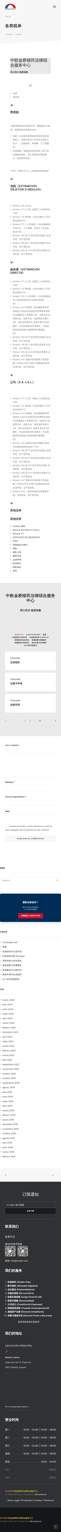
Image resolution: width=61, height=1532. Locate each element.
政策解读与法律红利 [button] (21, 643)
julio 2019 (7, 1092)
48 (40, 721)
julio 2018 (7, 1142)
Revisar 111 (18, 533)
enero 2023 (8, 1055)
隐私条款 (17, 567)
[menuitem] (19, 634)
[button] (54, 6)
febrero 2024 (9, 1027)
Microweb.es (41, 1494)
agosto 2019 (8, 1087)
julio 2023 (7, 1036)
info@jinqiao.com (19, 1260)
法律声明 (17, 559)
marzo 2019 (8, 1110)
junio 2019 (7, 1096)
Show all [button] (19, 635)
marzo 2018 (8, 1152)
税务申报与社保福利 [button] (39, 643)
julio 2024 (7, 1004)
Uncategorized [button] (33, 635)
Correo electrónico (15, 796)
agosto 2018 (8, 1138)
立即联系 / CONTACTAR (30, 916)
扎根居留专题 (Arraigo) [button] (39, 637)
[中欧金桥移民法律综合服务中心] (10, 6)
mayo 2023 (8, 1041)
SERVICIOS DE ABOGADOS (26, 537)
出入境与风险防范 (10, 979)
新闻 (4, 946)
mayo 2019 (7, 1101)
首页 (15, 570)
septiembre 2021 (10, 1064)
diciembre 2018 (10, 1124)
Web (7, 811)
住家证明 (15, 704)
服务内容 (17, 556)
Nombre (10, 782)
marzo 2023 (8, 1046)
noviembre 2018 (10, 1129)
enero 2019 (8, 1119)
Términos (48, 1500)
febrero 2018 (8, 1156)
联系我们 (17, 563)
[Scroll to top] (55, 1526)
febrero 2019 (8, 1115)
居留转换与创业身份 (12, 960)
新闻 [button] (44, 635)
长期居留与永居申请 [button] (19, 637)
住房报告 (15, 662)
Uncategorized (9, 942)
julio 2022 (7, 1059)
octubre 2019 (9, 1078)
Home (8, 16)
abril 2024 (7, 1018)
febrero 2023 (9, 1050)
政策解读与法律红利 (12, 970)
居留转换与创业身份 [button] (21, 640)
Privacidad (26, 1500)
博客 (15, 548)
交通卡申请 (16, 683)
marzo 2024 (8, 1023)
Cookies (37, 1500)
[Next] (54, 722)
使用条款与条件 (20, 544)
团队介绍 (17, 552)
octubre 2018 (9, 1133)
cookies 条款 (19, 526)
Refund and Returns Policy (26, 530)
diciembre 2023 (10, 1032)
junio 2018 (7, 1147)
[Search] (30, 880)
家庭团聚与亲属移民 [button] (39, 640)
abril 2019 (7, 1105)
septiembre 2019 (10, 1083)
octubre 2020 (9, 1073)
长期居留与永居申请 (12, 951)
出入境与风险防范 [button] (30, 645)
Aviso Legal (13, 1500)
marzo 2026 (8, 1000)
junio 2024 (7, 1009)
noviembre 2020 (10, 1069)
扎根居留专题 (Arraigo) (13, 956)
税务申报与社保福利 (12, 974)
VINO (15, 541)
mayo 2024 (8, 1013)
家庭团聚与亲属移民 (12, 965)
